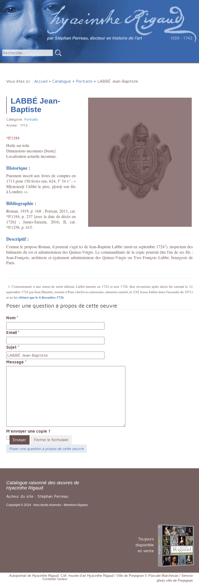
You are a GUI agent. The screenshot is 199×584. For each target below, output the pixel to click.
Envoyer (19, 440)
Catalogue (43, 65)
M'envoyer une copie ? (28, 431)
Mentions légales (76, 505)
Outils (147, 65)
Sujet (12, 347)
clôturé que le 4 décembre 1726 (41, 297)
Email (13, 332)
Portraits (84, 81)
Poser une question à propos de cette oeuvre (46, 448)
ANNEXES (173, 65)
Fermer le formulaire (51, 440)
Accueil (19, 65)
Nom (12, 317)
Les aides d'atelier (112, 65)
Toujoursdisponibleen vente (145, 544)
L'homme (73, 65)
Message (16, 362)
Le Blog (101, 74)
